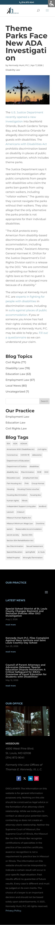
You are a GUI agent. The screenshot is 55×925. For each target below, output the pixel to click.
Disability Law (13, 70)
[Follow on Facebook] (18, 778)
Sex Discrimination (15, 546)
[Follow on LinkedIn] (30, 778)
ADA (15, 443)
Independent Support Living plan (21, 506)
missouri (20, 512)
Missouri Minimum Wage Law (20, 523)
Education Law (15, 374)
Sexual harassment (34, 546)
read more (11, 624)
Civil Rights (13, 362)
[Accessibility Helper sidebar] (51, 3)
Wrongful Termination (33, 557)
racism (10, 529)
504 (8, 443)
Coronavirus (12, 455)
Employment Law (17, 380)
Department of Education (18, 461)
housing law (35, 495)
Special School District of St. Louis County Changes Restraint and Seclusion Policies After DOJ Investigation (26, 612)
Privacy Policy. (13, 910)
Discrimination (27, 472)
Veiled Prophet (13, 557)
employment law (30, 478)
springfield (30, 552)
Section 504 (27, 535)
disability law (12, 472)
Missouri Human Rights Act (19, 518)
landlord (42, 506)
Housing (10, 489)
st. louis (41, 552)
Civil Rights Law (16, 428)
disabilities (34, 466)
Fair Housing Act (14, 483)
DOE (39, 472)
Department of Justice (17, 466)
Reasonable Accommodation (29, 529)
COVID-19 (25, 455)
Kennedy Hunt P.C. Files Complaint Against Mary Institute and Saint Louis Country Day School (27, 640)
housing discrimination (17, 495)
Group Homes (38, 483)
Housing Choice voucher (28, 489)
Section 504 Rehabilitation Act (20, 540)
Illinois (24, 500)
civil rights (42, 449)
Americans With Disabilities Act (20, 449)
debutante (37, 455)
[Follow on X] (24, 778)
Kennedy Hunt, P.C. (19, 65)
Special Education (14, 552)
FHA (27, 483)
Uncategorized (15, 391)
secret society (13, 535)
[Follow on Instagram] (36, 778)
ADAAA (23, 443)
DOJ (46, 472)
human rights (13, 500)
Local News (13, 385)
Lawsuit (10, 512)
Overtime (40, 523)
